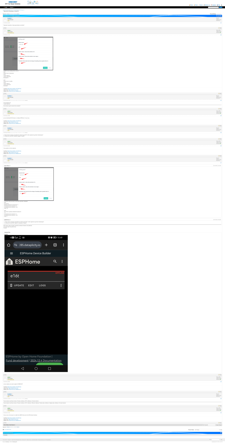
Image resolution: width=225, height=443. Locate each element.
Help (219, 5)
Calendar (214, 5)
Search (201, 5)
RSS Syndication (48, 439)
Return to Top (29, 439)
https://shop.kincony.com (13, 89)
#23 (220, 100)
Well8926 (9, 18)
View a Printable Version (7, 429)
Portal (196, 5)
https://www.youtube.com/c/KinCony (14, 88)
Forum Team (5, 439)
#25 (220, 132)
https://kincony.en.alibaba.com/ (15, 91)
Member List (207, 5)
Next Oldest (6, 424)
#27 (220, 162)
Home (191, 5)
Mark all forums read (41, 439)
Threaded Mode (219, 15)
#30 (220, 412)
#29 (220, 398)
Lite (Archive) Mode (34, 439)
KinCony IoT (15, 441)
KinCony (7, 441)
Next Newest (12, 424)
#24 (220, 115)
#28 (220, 381)
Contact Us (9, 439)
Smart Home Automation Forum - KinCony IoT (19, 439)
